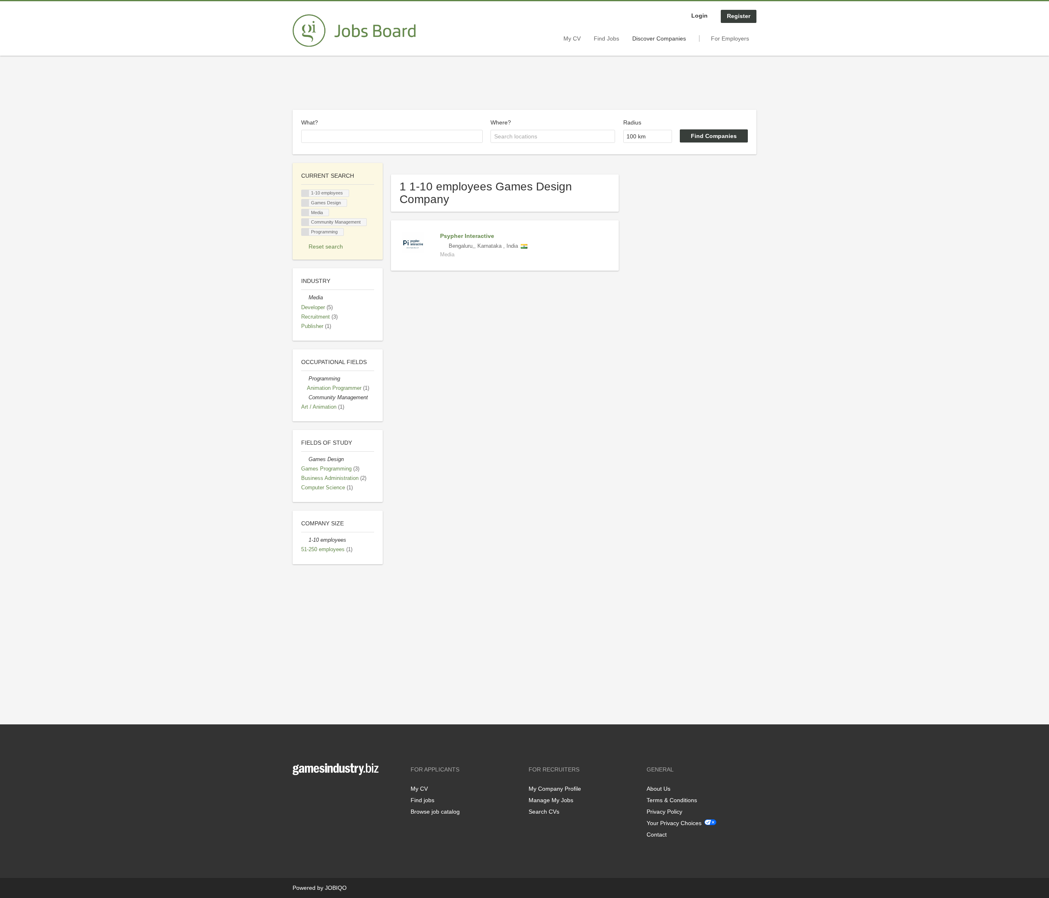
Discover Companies (659, 38)
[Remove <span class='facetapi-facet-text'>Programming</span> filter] (305, 231)
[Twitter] (312, 792)
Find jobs (422, 800)
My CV (572, 38)
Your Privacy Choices (674, 823)
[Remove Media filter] (305, 298)
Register (738, 16)
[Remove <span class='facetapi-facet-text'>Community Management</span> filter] (305, 222)
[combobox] (392, 136)
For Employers (730, 38)
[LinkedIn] (324, 792)
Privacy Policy (664, 811)
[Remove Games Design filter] (305, 459)
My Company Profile (555, 788)
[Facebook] (298, 792)
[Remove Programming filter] (305, 379)
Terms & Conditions (672, 800)
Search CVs (544, 811)
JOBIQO (336, 887)
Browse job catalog (435, 811)
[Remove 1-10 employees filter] (305, 540)
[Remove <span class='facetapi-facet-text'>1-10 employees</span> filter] (305, 193)
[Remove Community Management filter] (305, 397)
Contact (657, 834)
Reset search (326, 246)
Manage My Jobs (551, 800)
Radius (632, 122)
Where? (500, 122)
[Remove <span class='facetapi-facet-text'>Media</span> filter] (305, 212)
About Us (658, 788)
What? (309, 122)
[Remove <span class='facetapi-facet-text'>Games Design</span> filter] (305, 202)
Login (699, 15)
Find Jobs (606, 38)
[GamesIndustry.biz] (354, 30)
